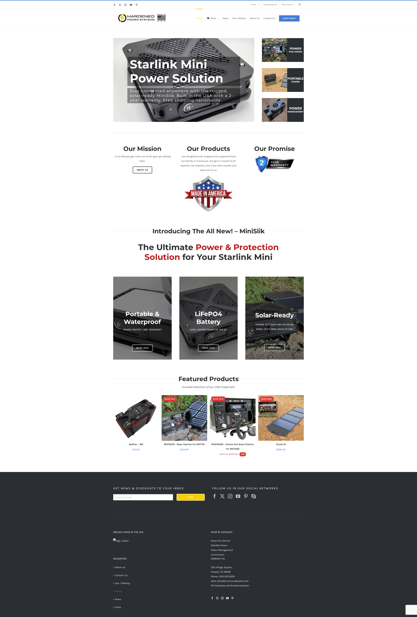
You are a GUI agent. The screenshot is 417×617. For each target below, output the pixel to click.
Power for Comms (220, 540)
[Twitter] (217, 598)
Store (118, 607)
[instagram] (230, 496)
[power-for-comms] (283, 39)
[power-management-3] (283, 99)
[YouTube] (227, 598)
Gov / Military (122, 583)
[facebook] (214, 496)
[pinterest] (246, 496)
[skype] (253, 496)
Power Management (222, 550)
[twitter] (222, 496)
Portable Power (219, 545)
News (118, 599)
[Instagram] (222, 598)
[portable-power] (283, 69)
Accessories (217, 554)
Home (118, 591)
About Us (120, 567)
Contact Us (121, 575)
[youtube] (238, 496)
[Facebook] (212, 598)
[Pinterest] (232, 598)
